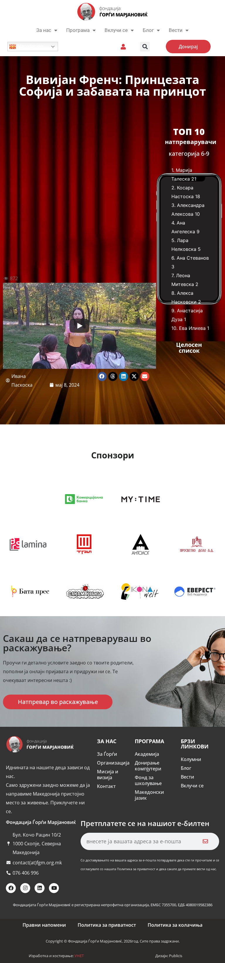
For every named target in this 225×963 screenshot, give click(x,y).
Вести (187, 777)
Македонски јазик (149, 795)
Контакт (106, 786)
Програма (78, 30)
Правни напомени (44, 925)
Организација (113, 763)
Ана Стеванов (193, 258)
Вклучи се (116, 30)
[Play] (79, 326)
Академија (147, 754)
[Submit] (205, 841)
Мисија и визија (107, 774)
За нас (43, 30)
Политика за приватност (107, 925)
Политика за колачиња (175, 925)
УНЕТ (79, 955)
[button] (145, 47)
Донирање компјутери (148, 766)
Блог (148, 30)
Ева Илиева (192, 328)
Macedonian (29, 46)
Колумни (191, 759)
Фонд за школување (148, 780)
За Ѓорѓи (107, 754)
